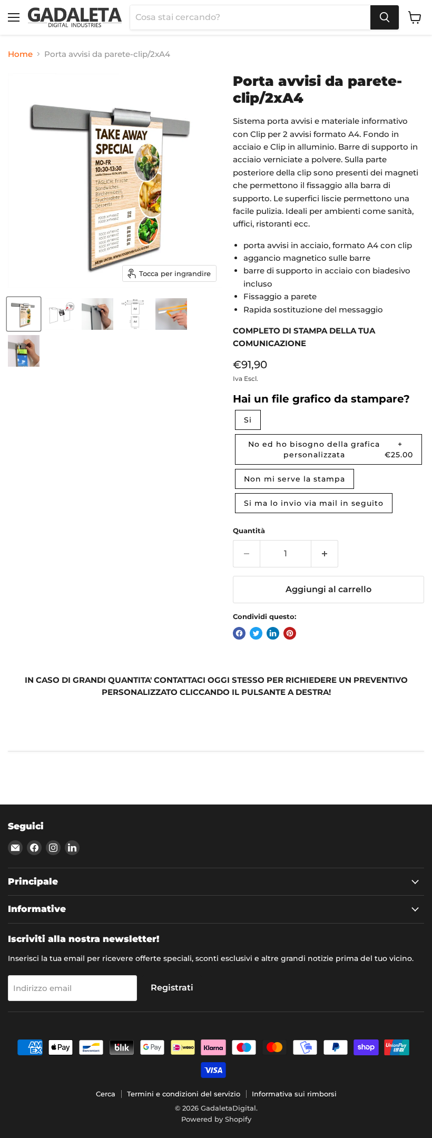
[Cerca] (384, 17)
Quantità (249, 531)
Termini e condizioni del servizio (183, 1094)
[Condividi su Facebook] (239, 633)
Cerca (105, 1094)
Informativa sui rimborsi (294, 1094)
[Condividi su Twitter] (256, 633)
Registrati (172, 988)
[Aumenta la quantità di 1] (324, 553)
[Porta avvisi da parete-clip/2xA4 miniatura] (24, 314)
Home (20, 54)
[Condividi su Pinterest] (289, 633)
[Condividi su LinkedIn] (273, 633)
